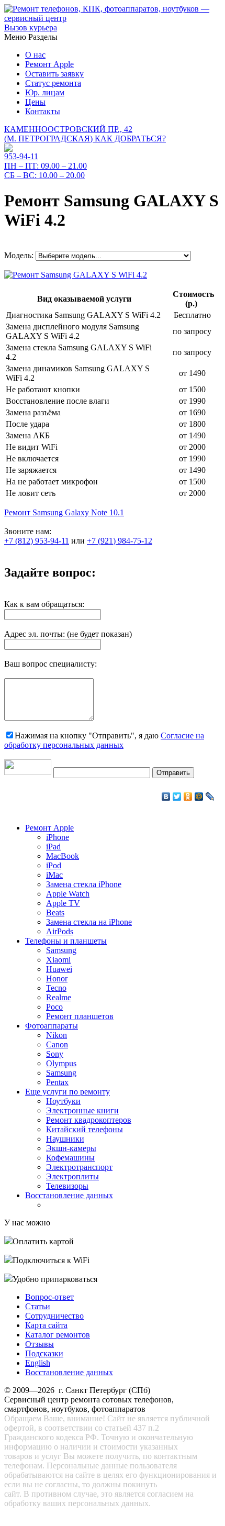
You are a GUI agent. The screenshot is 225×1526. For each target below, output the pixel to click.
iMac (54, 874)
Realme (58, 997)
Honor (57, 978)
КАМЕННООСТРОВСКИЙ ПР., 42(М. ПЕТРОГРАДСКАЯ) (85, 134)
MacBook (62, 856)
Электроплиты (72, 1176)
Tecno (56, 987)
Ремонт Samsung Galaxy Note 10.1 (64, 512)
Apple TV (63, 903)
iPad (53, 846)
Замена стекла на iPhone (89, 921)
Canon (57, 1044)
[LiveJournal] (210, 796)
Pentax (57, 1082)
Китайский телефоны (84, 1129)
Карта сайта (46, 1325)
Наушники (65, 1138)
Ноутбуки (63, 1101)
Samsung (61, 950)
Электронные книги (82, 1110)
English (37, 1362)
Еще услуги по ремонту (67, 1091)
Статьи (37, 1306)
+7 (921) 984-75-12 (119, 540)
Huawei (59, 969)
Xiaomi (58, 959)
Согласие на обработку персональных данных (104, 740)
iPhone (57, 837)
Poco (54, 1006)
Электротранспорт (79, 1167)
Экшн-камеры (71, 1148)
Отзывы (39, 1344)
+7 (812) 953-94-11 (36, 540)
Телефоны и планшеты (66, 940)
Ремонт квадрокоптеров (88, 1119)
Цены (35, 101)
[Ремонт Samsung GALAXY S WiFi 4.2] (75, 272)
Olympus (61, 1063)
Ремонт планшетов (80, 1016)
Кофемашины (70, 1157)
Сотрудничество (54, 1315)
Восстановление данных (69, 1195)
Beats (55, 912)
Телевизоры (67, 1185)
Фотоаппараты (51, 1025)
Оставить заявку (54, 73)
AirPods (59, 931)
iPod (53, 865)
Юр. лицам (44, 92)
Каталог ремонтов (57, 1334)
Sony (54, 1053)
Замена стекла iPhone (83, 884)
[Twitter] (177, 796)
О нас (35, 54)
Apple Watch (67, 893)
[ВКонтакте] (166, 796)
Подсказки (44, 1353)
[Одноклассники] (188, 796)
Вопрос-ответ (49, 1296)
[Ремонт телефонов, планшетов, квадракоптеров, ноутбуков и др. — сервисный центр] (112, 18)
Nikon (56, 1035)
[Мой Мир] (199, 796)
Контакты (42, 111)
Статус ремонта (53, 83)
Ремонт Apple (49, 64)
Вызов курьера (30, 27)
